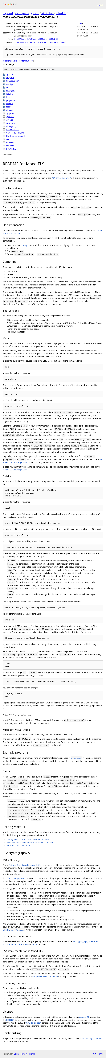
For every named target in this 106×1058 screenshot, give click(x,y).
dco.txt (9, 139)
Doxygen (25, 245)
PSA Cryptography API (61, 178)
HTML (36, 944)
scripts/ (9, 103)
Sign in (100, 4)
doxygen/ (10, 90)
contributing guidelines (92, 1038)
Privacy (24, 1053)
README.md (12, 149)
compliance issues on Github (45, 976)
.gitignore (10, 113)
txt (94, 1053)
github (35, 13)
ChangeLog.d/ (12, 81)
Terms (32, 1053)
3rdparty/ (10, 77)
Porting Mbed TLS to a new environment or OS (28, 839)
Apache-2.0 (84, 1017)
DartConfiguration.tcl (15, 136)
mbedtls (61, 13)
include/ (9, 93)
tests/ (8, 106)
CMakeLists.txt (12, 129)
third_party (22, 13)
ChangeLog (11, 126)
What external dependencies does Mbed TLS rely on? (30, 842)
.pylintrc (9, 120)
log (80, 23)
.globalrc (10, 116)
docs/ (8, 87)
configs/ (9, 84)
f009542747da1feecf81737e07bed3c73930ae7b (36, 42)
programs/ (11, 100)
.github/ (9, 74)
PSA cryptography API (16, 878)
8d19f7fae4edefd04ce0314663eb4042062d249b (36, 39)
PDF (27, 944)
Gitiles (16, 1053)
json (101, 1053)
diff (63, 42)
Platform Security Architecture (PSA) (24, 865)
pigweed (8, 13)
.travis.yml (10, 123)
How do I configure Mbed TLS (20, 845)
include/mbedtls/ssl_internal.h (16, 60)
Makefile (10, 145)
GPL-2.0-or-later (33, 1023)
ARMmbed (47, 13)
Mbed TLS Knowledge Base (15, 469)
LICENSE (10, 142)
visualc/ (9, 110)
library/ (9, 97)
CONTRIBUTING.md (15, 132)
